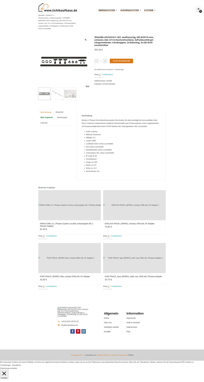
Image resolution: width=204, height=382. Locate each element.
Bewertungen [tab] (62, 117)
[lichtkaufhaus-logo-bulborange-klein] (57, 3)
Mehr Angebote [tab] (46, 117)
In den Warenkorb (121, 61)
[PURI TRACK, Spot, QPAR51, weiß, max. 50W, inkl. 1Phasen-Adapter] (134, 258)
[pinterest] (78, 331)
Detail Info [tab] (59, 112)
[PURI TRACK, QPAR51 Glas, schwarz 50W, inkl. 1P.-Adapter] (69, 258)
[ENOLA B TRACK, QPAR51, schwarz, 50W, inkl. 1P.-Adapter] (134, 205)
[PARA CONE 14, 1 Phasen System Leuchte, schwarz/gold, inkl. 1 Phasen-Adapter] (69, 205)
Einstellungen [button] (6, 365)
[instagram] (83, 331)
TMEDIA (130, 355)
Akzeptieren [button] (16, 365)
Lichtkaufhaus (107, 74)
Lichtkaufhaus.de (90, 355)
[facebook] (72, 331)
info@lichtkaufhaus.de (69, 325)
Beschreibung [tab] (46, 112)
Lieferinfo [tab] (43, 123)
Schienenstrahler (109, 84)
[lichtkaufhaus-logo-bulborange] (73, 308)
